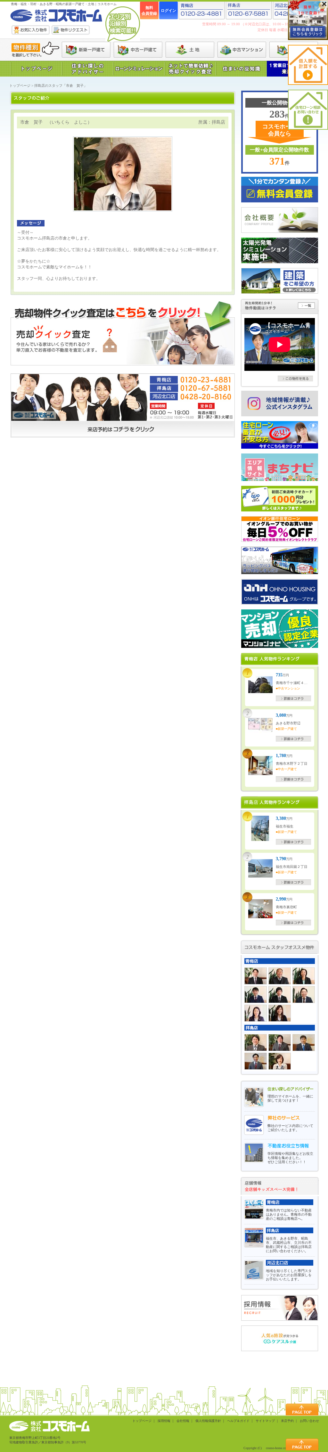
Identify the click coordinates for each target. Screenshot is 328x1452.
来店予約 (287, 1421)
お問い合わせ (309, 1421)
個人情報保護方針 (208, 1421)
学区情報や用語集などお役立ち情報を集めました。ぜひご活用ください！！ (290, 1158)
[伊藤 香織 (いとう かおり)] (279, 1013)
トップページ (19, 85)
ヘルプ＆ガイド (238, 1421)
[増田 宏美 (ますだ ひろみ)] (255, 1013)
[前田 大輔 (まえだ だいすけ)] (255, 994)
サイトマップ (265, 1421)
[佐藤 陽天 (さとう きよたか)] (279, 1042)
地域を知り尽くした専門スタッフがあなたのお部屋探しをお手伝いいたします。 (289, 1275)
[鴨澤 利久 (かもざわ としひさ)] (279, 975)
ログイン (168, 10)
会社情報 (182, 1421)
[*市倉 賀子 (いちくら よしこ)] (279, 1061)
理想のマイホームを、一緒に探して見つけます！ (290, 1098)
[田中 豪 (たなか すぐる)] (279, 994)
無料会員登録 (149, 10)
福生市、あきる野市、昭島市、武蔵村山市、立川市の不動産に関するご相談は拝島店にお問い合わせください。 (289, 1244)
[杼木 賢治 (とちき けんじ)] (303, 994)
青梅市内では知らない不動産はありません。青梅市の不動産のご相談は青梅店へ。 (289, 1214)
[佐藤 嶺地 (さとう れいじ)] (255, 1042)
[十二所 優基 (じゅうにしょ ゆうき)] (255, 1061)
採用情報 (164, 1421)
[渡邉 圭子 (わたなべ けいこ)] (303, 975)
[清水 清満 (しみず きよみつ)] (255, 975)
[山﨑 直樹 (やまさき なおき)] (303, 1042)
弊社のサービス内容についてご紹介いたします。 (290, 1128)
